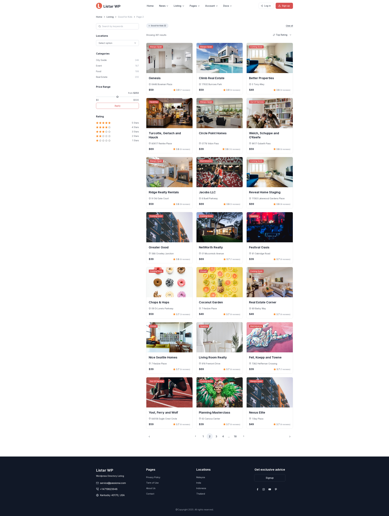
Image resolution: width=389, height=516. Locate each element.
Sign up (286, 5)
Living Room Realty (213, 357)
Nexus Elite (257, 412)
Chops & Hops (159, 302)
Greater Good (159, 247)
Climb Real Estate (211, 78)
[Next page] (290, 436)
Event (117, 65)
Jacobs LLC (207, 192)
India (198, 482)
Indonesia (201, 488)
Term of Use (152, 482)
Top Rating (281, 34)
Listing (110, 17)
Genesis (155, 78)
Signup (270, 477)
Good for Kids (157, 26)
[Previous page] (149, 436)
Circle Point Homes (213, 133)
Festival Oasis (259, 247)
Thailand (200, 493)
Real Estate (117, 77)
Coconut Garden (211, 302)
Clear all (289, 26)
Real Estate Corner (262, 302)
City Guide (117, 60)
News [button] (162, 5)
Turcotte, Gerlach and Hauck (165, 135)
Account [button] (210, 5)
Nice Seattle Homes (163, 357)
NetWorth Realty (211, 247)
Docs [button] (226, 5)
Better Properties (261, 78)
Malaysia (200, 477)
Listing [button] (177, 5)
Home (150, 5)
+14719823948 (108, 489)
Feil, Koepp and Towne (265, 357)
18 (235, 436)
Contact (150, 493)
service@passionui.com (113, 482)
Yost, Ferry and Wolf (163, 412)
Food (117, 71)
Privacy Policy (153, 477)
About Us (150, 488)
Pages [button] (193, 5)
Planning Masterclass (214, 412)
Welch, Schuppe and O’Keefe (264, 135)
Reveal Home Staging (265, 192)
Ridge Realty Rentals (164, 192)
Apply (117, 105)
